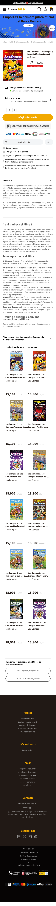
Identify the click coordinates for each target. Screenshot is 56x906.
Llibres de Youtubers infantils (43, 42)
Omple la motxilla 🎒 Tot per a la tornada (28, 3)
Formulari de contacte (27, 803)
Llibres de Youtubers (23, 42)
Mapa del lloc (28, 849)
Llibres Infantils (8, 42)
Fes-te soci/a (27, 750)
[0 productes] (51, 10)
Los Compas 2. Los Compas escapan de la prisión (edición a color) (38, 476)
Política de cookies (27, 778)
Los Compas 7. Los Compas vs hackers (14, 624)
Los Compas (31, 57)
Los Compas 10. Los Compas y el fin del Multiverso (37, 625)
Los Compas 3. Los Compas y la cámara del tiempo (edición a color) (16, 576)
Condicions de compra (27, 772)
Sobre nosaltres (27, 718)
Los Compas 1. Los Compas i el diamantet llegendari (15, 377)
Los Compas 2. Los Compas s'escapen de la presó (16, 427)
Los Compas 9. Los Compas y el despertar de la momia (38, 526)
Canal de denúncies (27, 782)
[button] (45, 9)
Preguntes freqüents (27, 769)
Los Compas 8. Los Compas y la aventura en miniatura (39, 576)
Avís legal (27, 785)
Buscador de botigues (27, 725)
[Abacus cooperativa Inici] (16, 10)
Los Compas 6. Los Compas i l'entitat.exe (38, 426)
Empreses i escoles (27, 731)
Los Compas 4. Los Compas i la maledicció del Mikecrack (38, 377)
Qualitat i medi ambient (27, 722)
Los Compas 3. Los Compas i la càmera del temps (15, 526)
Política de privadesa (27, 775)
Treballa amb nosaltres (27, 728)
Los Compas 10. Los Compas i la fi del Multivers (14, 476)
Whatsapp (27, 807)
